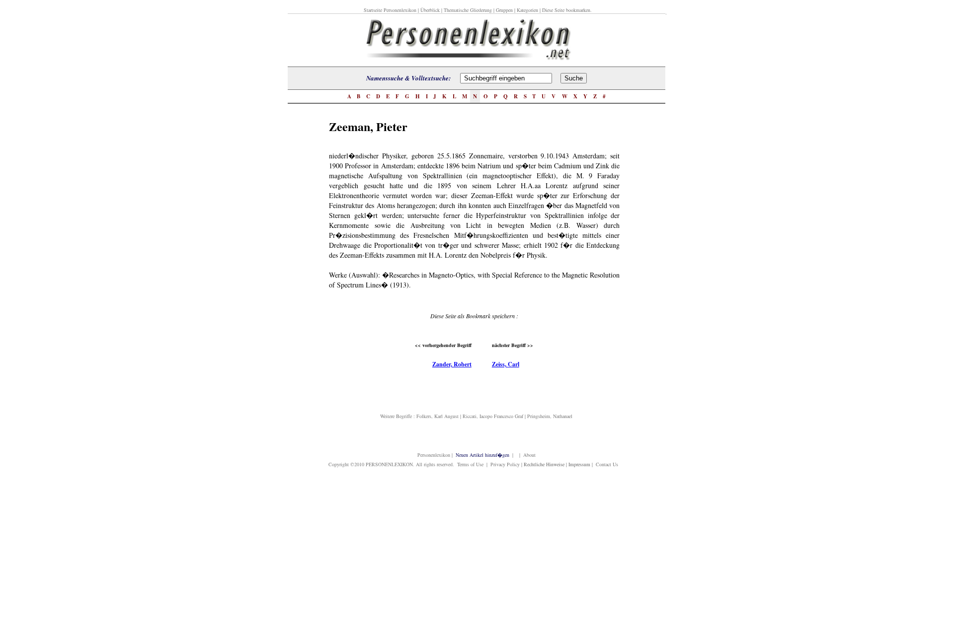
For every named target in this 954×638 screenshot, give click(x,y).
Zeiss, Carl (505, 364)
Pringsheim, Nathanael (549, 416)
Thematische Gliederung (468, 9)
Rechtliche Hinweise (544, 464)
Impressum (579, 464)
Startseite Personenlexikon (390, 9)
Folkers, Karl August (437, 416)
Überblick (430, 9)
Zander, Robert (452, 364)
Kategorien (527, 9)
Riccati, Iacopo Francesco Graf (493, 416)
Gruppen (504, 9)
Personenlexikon (433, 454)
